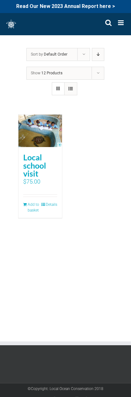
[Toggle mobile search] (108, 22)
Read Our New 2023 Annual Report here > (65, 6)
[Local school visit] (40, 131)
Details (51, 204)
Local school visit (34, 165)
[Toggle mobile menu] (121, 22)
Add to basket (33, 207)
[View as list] (71, 89)
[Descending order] (98, 54)
